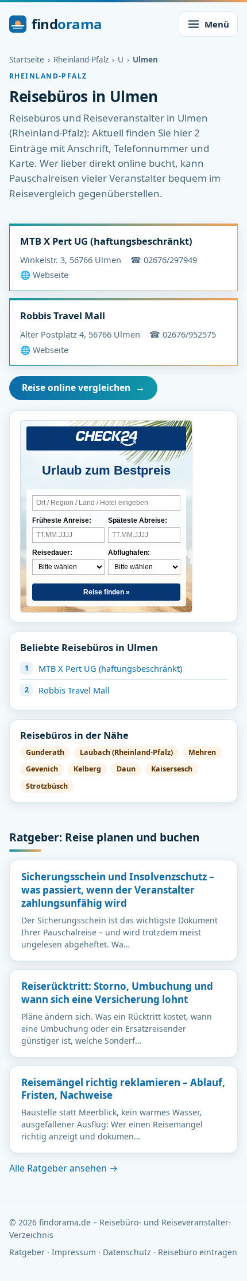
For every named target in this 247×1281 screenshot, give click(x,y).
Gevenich (42, 769)
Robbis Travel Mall (62, 315)
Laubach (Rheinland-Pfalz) (126, 752)
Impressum (74, 1252)
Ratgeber (27, 1252)
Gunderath (45, 752)
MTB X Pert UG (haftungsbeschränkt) (106, 241)
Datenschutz (127, 1252)
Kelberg (87, 769)
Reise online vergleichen (83, 387)
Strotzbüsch (47, 786)
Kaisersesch (171, 769)
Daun (126, 769)
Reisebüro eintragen (197, 1252)
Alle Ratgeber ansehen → (63, 1168)
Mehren (202, 752)
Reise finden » (106, 592)
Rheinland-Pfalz (81, 59)
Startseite (26, 59)
